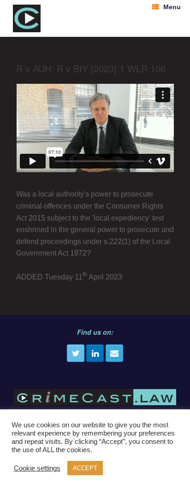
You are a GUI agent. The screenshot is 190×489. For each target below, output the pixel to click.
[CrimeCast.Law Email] (114, 353)
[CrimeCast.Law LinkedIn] (95, 353)
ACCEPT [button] (85, 468)
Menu (172, 7)
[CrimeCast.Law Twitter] (75, 353)
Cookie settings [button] (37, 468)
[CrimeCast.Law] (26, 18)
